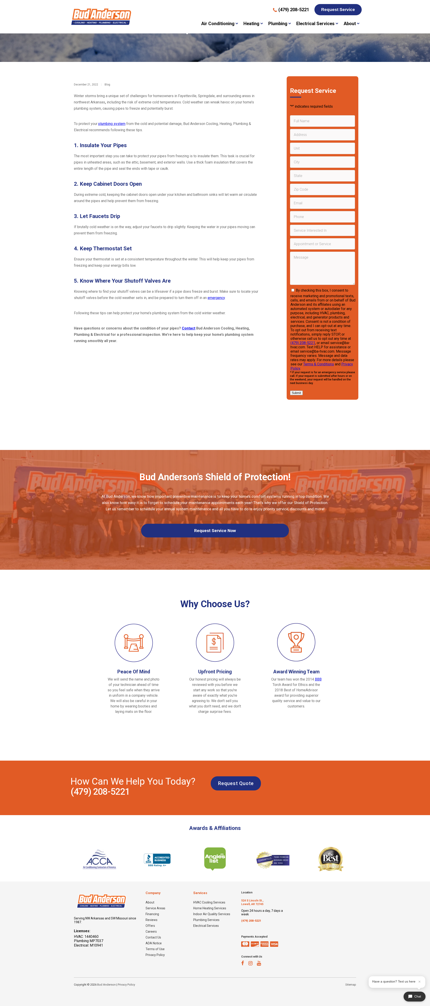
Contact (188, 328)
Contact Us (153, 937)
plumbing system (111, 124)
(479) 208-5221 (302, 343)
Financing (152, 914)
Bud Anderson (106, 984)
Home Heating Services (209, 908)
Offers (150, 925)
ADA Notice (154, 943)
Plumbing (277, 23)
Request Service (338, 9)
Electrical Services (315, 23)
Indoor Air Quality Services (211, 914)
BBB (318, 679)
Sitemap (350, 984)
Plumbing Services (206, 920)
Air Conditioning (217, 23)
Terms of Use (155, 949)
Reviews (151, 920)
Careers (151, 931)
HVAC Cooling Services (209, 902)
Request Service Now (215, 530)
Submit (296, 393)
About (350, 23)
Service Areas (155, 908)
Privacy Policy (155, 955)
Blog (107, 84)
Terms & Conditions (318, 364)
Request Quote (236, 783)
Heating (251, 23)
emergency (216, 298)
